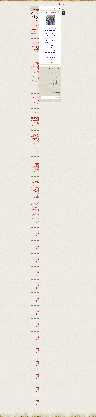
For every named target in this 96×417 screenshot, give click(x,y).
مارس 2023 (37, 262)
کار (38, 193)
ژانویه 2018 (37, 328)
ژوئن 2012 (38, 401)
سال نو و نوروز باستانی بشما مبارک (35, 117)
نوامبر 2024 (37, 246)
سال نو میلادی (37, 116)
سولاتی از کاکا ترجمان (36, 122)
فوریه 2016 (37, 353)
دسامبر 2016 (37, 342)
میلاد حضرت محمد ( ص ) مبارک (35, 162)
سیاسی (38, 123)
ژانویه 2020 (37, 302)
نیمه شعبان (37, 170)
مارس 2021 (37, 287)
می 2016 (38, 350)
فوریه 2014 (37, 379)
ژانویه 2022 (37, 277)
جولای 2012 (37, 400)
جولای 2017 (37, 335)
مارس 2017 (37, 339)
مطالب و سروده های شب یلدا (35, 145)
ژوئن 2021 (38, 284)
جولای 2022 (37, 271)
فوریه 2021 (37, 288)
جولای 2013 (37, 387)
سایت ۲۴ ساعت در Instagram (34, 32)
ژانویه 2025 (37, 244)
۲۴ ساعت (60, 4)
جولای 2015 (37, 361)
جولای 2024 (37, 250)
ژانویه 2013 (37, 393)
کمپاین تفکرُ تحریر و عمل (36, 134)
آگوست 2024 (37, 249)
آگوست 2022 (37, 270)
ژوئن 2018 (38, 323)
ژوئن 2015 (38, 362)
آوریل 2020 (37, 299)
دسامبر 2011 (37, 407)
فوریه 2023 (37, 263)
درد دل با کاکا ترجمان (36, 102)
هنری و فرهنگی (37, 174)
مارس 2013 (37, 391)
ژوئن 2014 (38, 375)
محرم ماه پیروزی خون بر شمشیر (35, 142)
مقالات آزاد (37, 155)
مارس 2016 (37, 352)
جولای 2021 (37, 283)
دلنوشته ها (38, 103)
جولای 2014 (37, 374)
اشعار (38, 45)
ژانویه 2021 (37, 289)
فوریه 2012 (37, 405)
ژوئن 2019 (38, 310)
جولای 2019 (37, 309)
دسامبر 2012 (37, 394)
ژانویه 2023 (37, 264)
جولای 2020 (37, 296)
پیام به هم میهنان (37, 62)
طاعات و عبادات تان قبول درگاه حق (35, 125)
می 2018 (38, 324)
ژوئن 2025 (38, 238)
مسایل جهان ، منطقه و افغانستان (35, 143)
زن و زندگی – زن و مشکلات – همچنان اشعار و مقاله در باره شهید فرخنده (35, 113)
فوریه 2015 (37, 366)
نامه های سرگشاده (37, 163)
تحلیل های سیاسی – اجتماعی (35, 73)
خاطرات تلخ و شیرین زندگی (36, 87)
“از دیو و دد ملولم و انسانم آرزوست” (35, 187)
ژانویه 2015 (37, 367)
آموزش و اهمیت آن (37, 36)
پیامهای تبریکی (37, 69)
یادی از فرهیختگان (37, 181)
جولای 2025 (37, 237)
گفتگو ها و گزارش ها (36, 139)
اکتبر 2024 (38, 247)
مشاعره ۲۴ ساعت (37, 144)
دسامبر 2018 (37, 316)
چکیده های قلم (37, 85)
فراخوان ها (37, 128)
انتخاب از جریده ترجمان (36, 50)
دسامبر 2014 (37, 368)
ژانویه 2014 (37, 380)
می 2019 (38, 311)
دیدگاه (63, 12)
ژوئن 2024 (38, 251)
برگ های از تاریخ (37, 53)
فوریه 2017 (37, 340)
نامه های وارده (37, 164)
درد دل (38, 101)
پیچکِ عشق (37, 198)
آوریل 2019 (37, 312)
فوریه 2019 (37, 314)
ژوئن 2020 (38, 297)
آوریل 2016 (37, 351)
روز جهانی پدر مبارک (36, 105)
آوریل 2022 (37, 274)
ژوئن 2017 (38, 336)
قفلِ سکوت (37, 199)
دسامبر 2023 (37, 258)
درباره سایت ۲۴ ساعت (36, 100)
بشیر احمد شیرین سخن (56, 64)
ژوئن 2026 (38, 225)
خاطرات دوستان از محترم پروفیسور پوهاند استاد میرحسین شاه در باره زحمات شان (35, 90)
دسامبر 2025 (37, 232)
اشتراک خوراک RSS (33, 9)
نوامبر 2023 (37, 259)
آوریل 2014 (37, 377)
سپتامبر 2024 (37, 248)
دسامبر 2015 (37, 355)
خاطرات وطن (37, 91)
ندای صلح (38, 192)
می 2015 (38, 363)
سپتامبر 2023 (37, 261)
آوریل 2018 (37, 325)
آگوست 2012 (37, 399)
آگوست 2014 (37, 373)
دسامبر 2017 (37, 329)
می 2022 (38, 273)
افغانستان (38, 48)
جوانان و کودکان (37, 84)
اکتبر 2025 (38, 234)
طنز (38, 126)
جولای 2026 (37, 224)
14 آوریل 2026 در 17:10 (55, 71)
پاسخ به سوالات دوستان (36, 61)
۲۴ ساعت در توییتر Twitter (35, 21)
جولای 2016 (37, 348)
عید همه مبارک (37, 127)
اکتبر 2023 (38, 260)
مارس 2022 (37, 275)
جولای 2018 (37, 322)
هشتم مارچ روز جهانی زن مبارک (35, 172)
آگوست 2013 (37, 386)
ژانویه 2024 (37, 257)
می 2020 (38, 298)
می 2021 (38, 285)
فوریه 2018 (37, 327)
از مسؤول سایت (37, 42)
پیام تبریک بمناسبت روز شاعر (35, 64)
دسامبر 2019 (37, 303)
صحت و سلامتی (37, 124)
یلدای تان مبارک (37, 183)
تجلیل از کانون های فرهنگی (36, 72)
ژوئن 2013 (38, 388)
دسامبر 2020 (37, 290)
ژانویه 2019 (37, 315)
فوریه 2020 (37, 301)
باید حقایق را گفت (37, 51)
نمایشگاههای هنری (37, 169)
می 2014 (38, 376)
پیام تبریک (38, 63)
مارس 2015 (37, 365)
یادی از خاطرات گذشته (36, 180)
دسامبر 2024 (37, 245)
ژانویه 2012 (37, 406)
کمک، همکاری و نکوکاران (36, 135)
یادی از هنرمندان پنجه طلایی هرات (35, 182)
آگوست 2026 (37, 223)
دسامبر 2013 (37, 381)
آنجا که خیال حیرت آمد (36, 197)
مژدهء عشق (57, 8)
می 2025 (38, 239)
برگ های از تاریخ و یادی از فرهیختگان (35, 54)
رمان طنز (38, 104)
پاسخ (56, 88)
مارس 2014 (37, 378)
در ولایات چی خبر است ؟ (36, 99)
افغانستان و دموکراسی (36, 49)
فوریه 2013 (37, 392)
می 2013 (38, 389)
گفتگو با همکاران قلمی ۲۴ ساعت (35, 138)
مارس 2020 (37, 300)
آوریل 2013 (37, 390)
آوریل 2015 (37, 364)
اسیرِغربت (38, 200)
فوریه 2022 (37, 276)
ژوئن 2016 (38, 349)
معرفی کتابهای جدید (36, 152)
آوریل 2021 (37, 286)
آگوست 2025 (37, 236)
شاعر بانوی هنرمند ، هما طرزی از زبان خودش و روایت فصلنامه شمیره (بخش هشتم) (35, 195)
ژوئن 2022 (38, 272)
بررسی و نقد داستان (36, 52)
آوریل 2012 (37, 403)
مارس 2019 (37, 313)
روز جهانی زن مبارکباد (36, 106)
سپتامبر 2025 (37, 235)
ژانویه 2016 (37, 354)
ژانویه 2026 (37, 231)
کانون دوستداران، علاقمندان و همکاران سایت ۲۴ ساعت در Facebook (35, 27)
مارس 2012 (37, 404)
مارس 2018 (37, 326)
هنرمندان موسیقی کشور (36, 173)
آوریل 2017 (37, 338)
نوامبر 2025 (37, 233)
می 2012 (38, 402)
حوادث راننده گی (37, 86)
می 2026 (38, 226)
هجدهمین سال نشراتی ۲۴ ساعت (35, 171)
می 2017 (38, 337)
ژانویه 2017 (37, 341)
